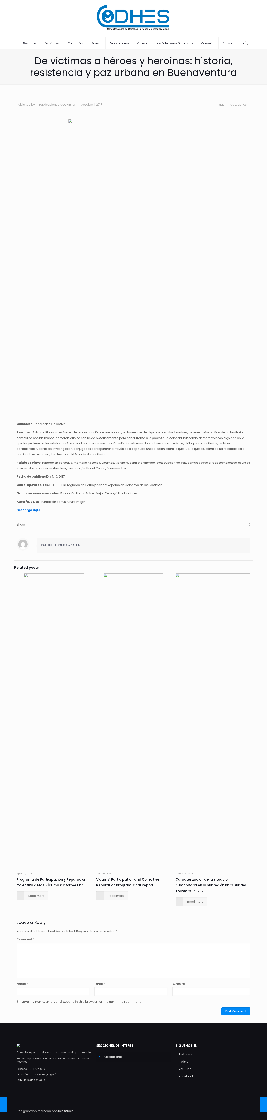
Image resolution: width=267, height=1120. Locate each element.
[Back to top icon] (246, 1111)
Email (99, 984)
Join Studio (65, 1111)
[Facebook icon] (236, 1111)
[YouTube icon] (232, 1111)
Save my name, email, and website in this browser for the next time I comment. (81, 1002)
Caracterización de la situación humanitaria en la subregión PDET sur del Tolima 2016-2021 (211, 885)
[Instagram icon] (224, 1111)
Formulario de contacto (31, 1080)
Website (178, 984)
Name (22, 984)
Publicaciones (113, 1057)
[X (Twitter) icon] (228, 1111)
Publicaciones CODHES (55, 104)
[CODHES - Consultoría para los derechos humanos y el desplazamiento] (133, 18)
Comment (26, 939)
